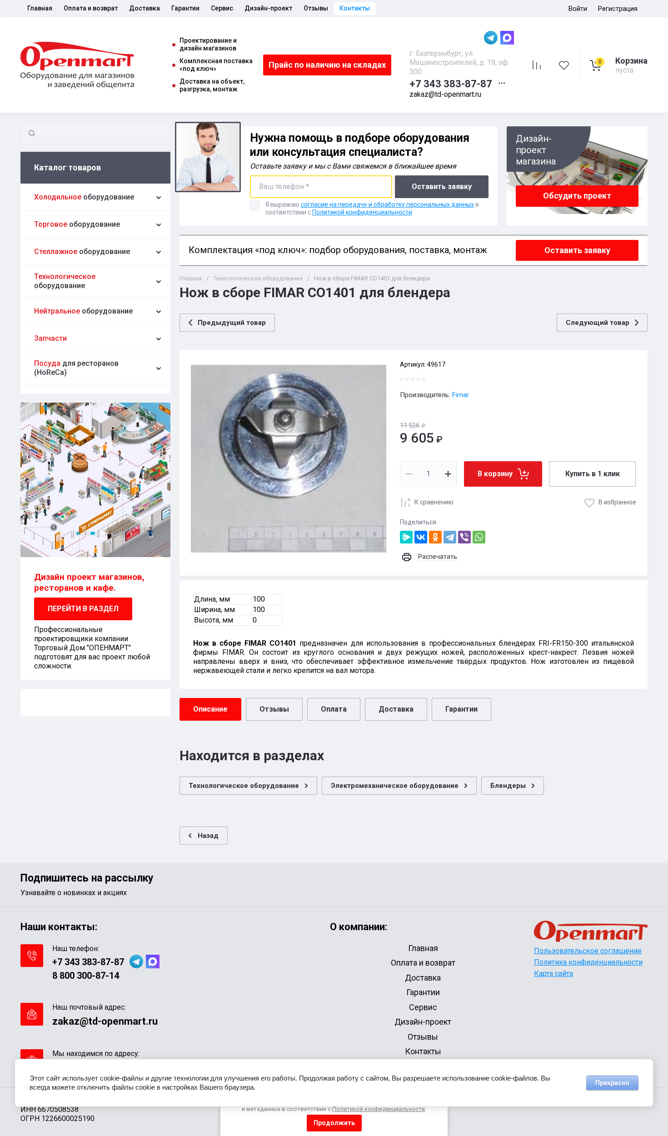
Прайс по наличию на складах (327, 65)
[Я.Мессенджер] (406, 537)
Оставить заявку (442, 186)
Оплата (334, 709)
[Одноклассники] (435, 537)
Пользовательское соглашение (588, 951)
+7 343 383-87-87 (450, 84)
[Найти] (31, 133)
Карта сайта (553, 973)
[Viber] (464, 537)
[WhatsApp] (479, 537)
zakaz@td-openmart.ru (445, 94)
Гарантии (461, 709)
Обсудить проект (577, 195)
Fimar (460, 395)
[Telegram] (450, 537)
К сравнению (434, 502)
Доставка (396, 709)
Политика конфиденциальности (588, 962)
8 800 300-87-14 (85, 975)
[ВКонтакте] (420, 537)
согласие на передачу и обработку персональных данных (387, 204)
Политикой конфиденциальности (362, 212)
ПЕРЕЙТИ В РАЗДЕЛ (83, 608)
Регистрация (618, 9)
